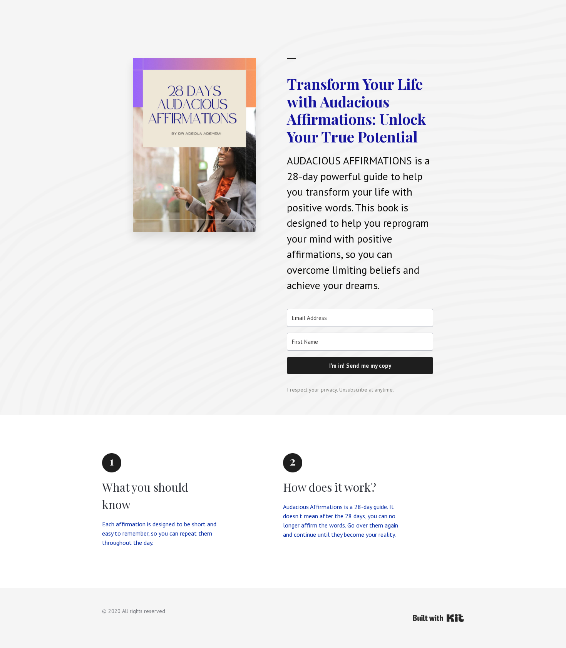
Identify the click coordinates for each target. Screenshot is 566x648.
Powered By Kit (438, 618)
